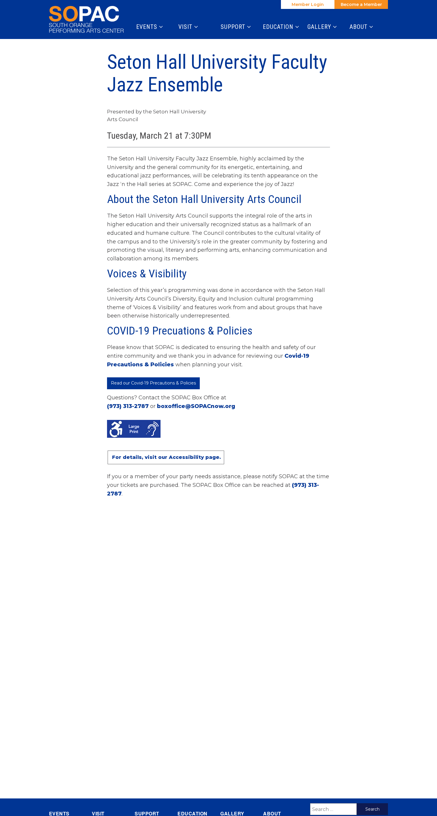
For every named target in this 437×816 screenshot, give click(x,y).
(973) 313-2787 (128, 406)
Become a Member (361, 4)
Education (279, 27)
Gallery (320, 27)
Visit (186, 27)
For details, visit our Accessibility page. (166, 457)
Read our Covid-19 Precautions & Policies (153, 383)
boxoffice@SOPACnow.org (196, 406)
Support (234, 27)
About (359, 27)
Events (147, 27)
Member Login (308, 4)
